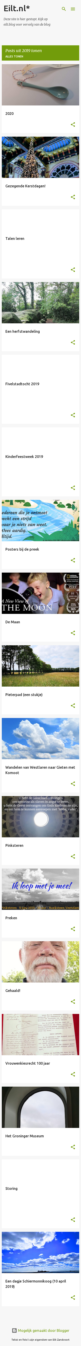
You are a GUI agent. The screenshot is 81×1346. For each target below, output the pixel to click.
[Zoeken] (64, 9)
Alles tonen (14, 56)
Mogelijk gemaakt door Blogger (43, 1330)
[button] (73, 125)
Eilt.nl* (17, 8)
